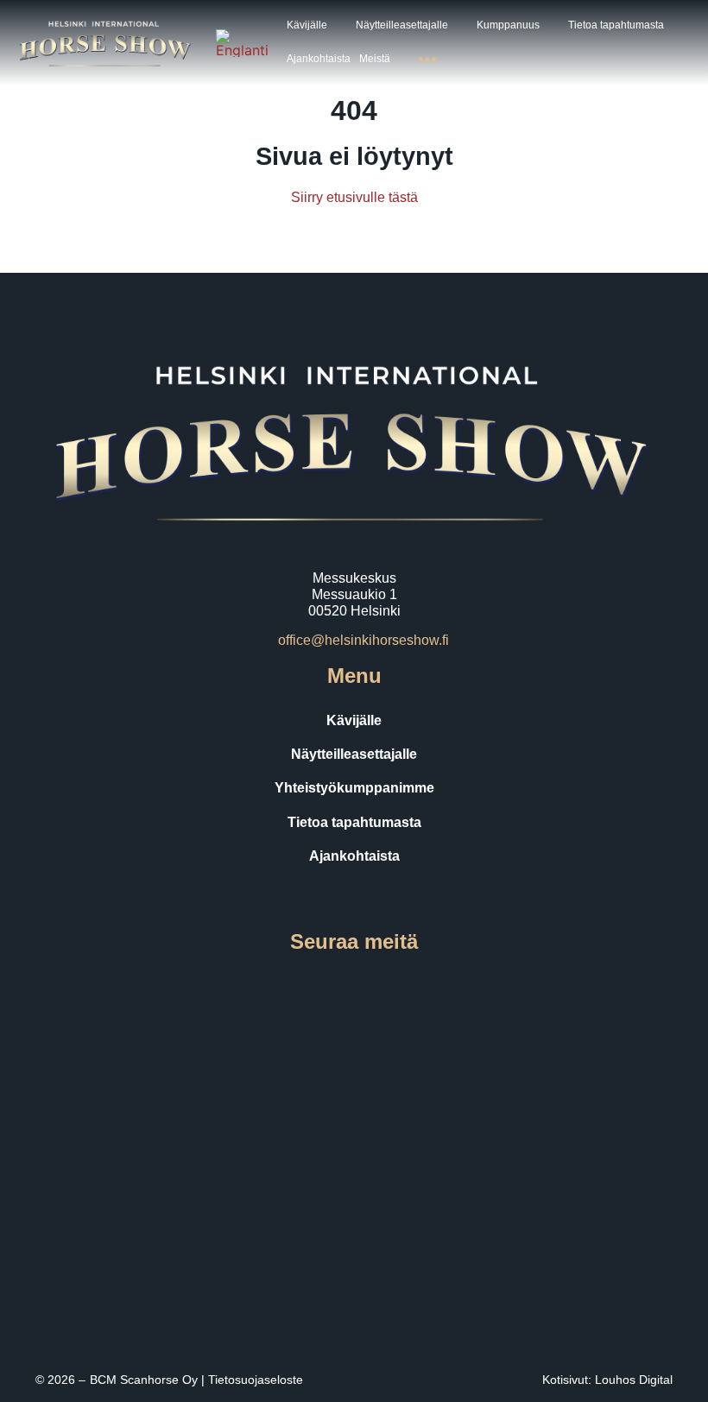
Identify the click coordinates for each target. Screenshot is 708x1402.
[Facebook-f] (281, 986)
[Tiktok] (378, 986)
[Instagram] (330, 986)
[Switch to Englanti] (242, 43)
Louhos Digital (634, 1379)
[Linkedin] (426, 986)
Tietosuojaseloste (255, 1379)
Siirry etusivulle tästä (354, 197)
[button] (316, 25)
